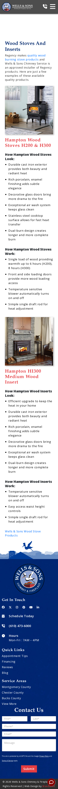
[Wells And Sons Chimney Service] (17, 4)
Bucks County (11, 698)
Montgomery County (16, 687)
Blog (5, 673)
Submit (29, 769)
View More (9, 704)
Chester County (13, 692)
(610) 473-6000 (20, 626)
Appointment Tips (15, 656)
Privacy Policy (44, 756)
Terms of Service (7, 761)
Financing (8, 661)
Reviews (7, 667)
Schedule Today (21, 616)
